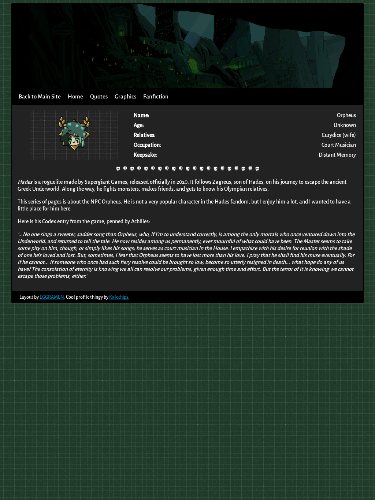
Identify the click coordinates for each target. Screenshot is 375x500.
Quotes (99, 96)
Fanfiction (155, 96)
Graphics (125, 96)
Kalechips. (119, 297)
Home (75, 96)
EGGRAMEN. (52, 297)
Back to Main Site (40, 96)
